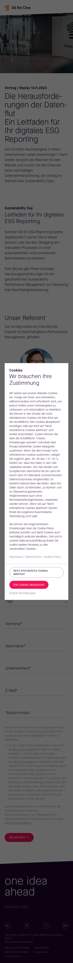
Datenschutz (33, 557)
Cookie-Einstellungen (22, 593)
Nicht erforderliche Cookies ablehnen (30, 572)
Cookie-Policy (52, 557)
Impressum (16, 557)
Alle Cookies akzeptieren (29, 585)
